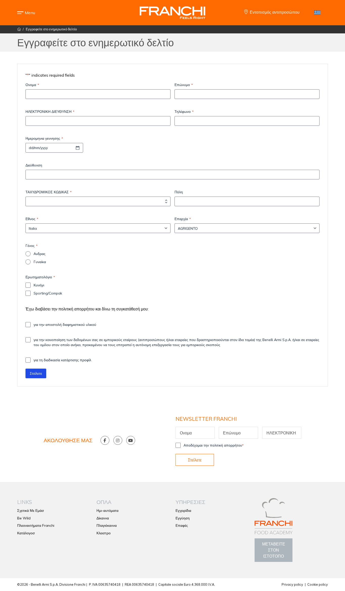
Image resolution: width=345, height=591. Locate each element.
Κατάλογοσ (26, 533)
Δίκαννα (102, 518)
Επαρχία (183, 219)
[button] (29, 13)
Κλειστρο (103, 533)
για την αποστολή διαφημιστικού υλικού (65, 324)
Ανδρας (39, 253)
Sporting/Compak (48, 293)
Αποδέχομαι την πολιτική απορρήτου (213, 445)
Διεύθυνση (34, 165)
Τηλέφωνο (184, 111)
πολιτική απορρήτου (76, 308)
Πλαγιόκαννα (106, 525)
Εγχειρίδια (183, 510)
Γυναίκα (40, 262)
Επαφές (182, 525)
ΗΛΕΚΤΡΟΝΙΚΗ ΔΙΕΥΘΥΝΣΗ (50, 111)
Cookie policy (317, 584)
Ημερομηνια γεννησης (44, 138)
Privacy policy (292, 584)
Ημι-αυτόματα (107, 510)
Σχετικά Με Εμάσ (30, 510)
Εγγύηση (183, 518)
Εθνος (32, 219)
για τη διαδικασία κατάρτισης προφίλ (62, 360)
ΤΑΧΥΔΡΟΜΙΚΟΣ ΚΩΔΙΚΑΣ (48, 192)
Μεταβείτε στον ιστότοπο (273, 550)
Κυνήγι (39, 285)
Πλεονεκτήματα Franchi (35, 525)
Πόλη (179, 192)
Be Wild (24, 518)
